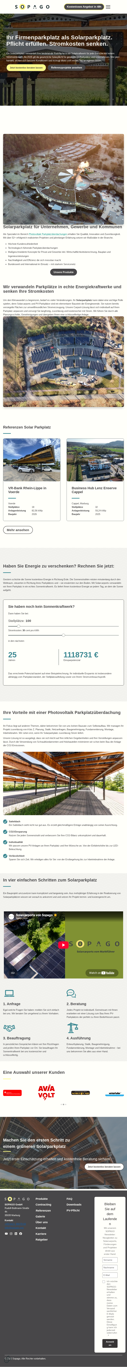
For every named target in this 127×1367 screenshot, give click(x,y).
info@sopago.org (14, 1227)
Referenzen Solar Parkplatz (27, 427)
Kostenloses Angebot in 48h (84, 6)
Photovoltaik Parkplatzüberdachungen (48, 234)
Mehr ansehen (18, 530)
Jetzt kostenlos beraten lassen (26, 67)
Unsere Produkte (64, 272)
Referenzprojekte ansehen (66, 67)
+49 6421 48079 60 (15, 1224)
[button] (108, 7)
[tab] (61, 1104)
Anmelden (110, 1343)
